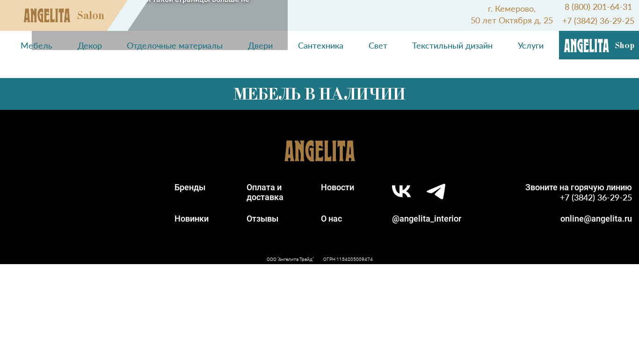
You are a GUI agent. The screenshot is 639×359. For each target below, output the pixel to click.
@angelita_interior (426, 218)
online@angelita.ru (596, 218)
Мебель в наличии (319, 94)
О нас (331, 218)
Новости (337, 187)
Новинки (191, 218)
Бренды (189, 187)
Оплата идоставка (265, 192)
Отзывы (262, 218)
